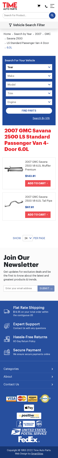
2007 (38, 34)
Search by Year (23, 34)
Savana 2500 (15, 38)
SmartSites (37, 454)
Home (7, 34)
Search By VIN (41, 118)
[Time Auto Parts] (10, 6)
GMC (48, 34)
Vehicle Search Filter (29, 25)
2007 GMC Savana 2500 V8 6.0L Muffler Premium (38, 166)
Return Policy (28, 341)
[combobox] (29, 15)
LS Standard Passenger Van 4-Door (28, 43)
